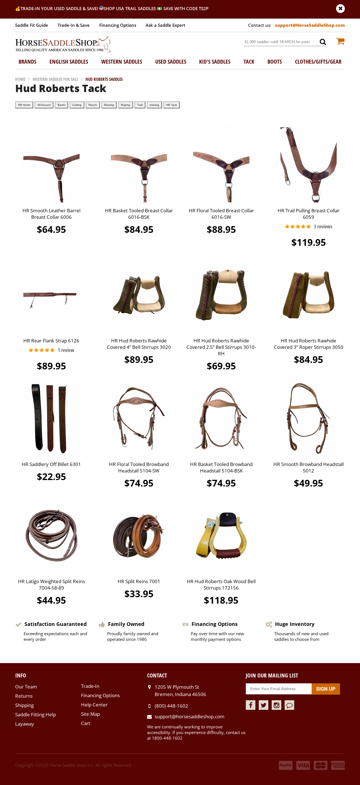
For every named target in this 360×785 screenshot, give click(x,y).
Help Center (94, 704)
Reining (109, 104)
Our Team (26, 686)
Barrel (61, 104)
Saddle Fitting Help (35, 714)
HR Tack (171, 104)
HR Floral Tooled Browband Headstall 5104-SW (139, 467)
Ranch (93, 104)
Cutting (77, 104)
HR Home (24, 104)
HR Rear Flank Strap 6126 (51, 340)
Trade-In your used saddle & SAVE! (60, 8)
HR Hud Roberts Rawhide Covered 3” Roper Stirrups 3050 (308, 343)
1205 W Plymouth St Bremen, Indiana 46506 (180, 690)
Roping (125, 104)
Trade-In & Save (74, 25)
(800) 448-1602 (171, 706)
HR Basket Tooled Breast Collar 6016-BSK (139, 213)
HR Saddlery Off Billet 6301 (51, 464)
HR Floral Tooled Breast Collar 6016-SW (221, 213)
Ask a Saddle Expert (165, 25)
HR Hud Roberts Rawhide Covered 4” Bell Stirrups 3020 (139, 343)
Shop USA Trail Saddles (130, 8)
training (154, 104)
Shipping (24, 705)
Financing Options (117, 25)
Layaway (24, 724)
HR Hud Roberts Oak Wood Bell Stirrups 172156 (221, 584)
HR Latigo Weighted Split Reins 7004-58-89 (51, 584)
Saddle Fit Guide (31, 25)
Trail (140, 104)
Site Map (90, 714)
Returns (24, 696)
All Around (44, 104)
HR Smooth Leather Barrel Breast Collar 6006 (51, 213)
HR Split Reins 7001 (139, 581)
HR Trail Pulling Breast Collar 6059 (308, 213)
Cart (85, 723)
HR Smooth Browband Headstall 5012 (308, 467)
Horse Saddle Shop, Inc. (63, 44)
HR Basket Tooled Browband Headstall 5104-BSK (221, 467)
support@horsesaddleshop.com (189, 716)
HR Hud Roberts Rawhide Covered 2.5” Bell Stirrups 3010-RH (221, 347)
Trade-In (90, 686)
